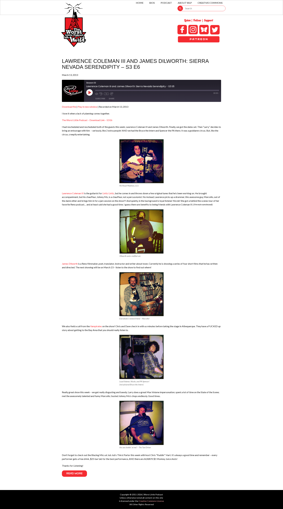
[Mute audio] (96, 93)
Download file (69, 106)
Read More (74, 473)
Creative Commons (210, 2)
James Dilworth (70, 263)
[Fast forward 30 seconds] (111, 93)
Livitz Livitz (108, 193)
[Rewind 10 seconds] (100, 93)
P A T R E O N (199, 39)
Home (139, 2)
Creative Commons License (151, 501)
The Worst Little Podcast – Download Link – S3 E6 (87, 120)
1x (106, 94)
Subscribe (100, 98)
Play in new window (87, 106)
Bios (152, 2)
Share (111, 98)
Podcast (166, 2)
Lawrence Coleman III (73, 193)
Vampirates (96, 326)
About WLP (185, 2)
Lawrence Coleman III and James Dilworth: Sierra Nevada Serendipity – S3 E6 (135, 64)
